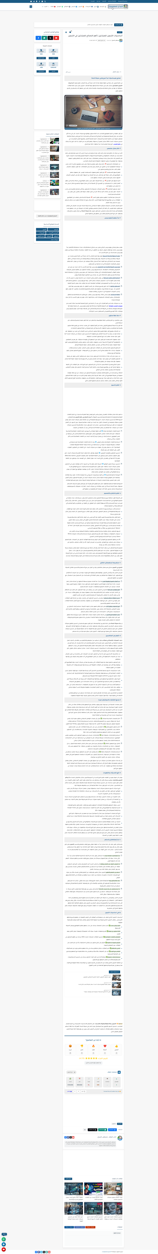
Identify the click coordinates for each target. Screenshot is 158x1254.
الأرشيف (104, 1)
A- (74, 1091)
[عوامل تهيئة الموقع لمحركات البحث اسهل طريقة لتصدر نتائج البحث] (116, 985)
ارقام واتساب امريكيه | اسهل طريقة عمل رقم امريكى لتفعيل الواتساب (43, 193)
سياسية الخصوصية (122, 1)
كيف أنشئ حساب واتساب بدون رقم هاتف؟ (42, 141)
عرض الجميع (41, 58)
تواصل (68, 1091)
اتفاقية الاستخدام (112, 1)
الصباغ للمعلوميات (106, 1251)
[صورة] (54, 141)
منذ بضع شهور (106, 975)
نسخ (83, 1091)
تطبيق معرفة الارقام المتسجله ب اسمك (44, 168)
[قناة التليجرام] (4, 1244)
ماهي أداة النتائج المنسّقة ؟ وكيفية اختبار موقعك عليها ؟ (97, 992)
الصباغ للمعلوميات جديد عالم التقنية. (47, 216)
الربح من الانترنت (53, 232)
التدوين (80, 6)
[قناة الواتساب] (4, 1239)
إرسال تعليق (117, 1233)
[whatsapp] (42, 1)
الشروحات (88, 6)
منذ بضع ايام (118, 1195)
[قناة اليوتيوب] (4, 1249)
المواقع (66, 6)
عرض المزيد (68, 1178)
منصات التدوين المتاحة (115, 306)
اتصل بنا (93, 1)
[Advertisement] (79, 16)
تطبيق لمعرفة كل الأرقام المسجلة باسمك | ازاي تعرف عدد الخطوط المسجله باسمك (43, 185)
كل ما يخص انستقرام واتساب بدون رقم (43, 175)
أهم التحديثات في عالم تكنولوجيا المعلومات (101, 24)
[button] (112, 1129)
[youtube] (31, 1)
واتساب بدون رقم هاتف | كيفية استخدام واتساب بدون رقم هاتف (43, 159)
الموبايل (59, 6)
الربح (95, 6)
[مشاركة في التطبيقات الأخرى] (85, 1129)
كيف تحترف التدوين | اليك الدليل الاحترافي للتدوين (97, 977)
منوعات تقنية (54, 239)
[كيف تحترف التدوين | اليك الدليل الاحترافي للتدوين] (116, 978)
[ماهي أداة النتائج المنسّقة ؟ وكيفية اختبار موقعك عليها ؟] (116, 992)
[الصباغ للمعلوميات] (118, 7)
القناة (52, 6)
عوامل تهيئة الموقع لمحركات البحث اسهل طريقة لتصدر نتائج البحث (94, 984)
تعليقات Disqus (69, 1227)
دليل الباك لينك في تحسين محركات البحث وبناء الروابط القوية (75, 1219)
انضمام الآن (41, 71)
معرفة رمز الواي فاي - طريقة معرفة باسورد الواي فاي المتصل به (42, 150)
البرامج (73, 6)
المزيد (45, 6)
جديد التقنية (41, 236)
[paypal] (37, 1)
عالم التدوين (116, 144)
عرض (53, 58)
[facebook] (39, 1)
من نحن (98, 1)
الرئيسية (102, 6)
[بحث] (31, 6)
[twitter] (45, 1)
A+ (78, 1091)
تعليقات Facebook (80, 1227)
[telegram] (34, 1)
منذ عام (44, 180)
